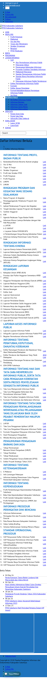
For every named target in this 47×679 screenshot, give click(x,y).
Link (44, 162)
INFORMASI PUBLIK (11, 97)
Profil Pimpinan (16, 37)
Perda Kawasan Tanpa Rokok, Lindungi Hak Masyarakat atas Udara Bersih (21, 578)
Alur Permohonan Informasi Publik (29, 62)
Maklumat (14, 39)
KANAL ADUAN (10, 121)
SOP (12, 60)
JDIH (44, 355)
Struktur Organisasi (17, 46)
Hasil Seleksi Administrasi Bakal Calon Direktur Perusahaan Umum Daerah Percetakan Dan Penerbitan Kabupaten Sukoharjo (23, 586)
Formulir (13, 86)
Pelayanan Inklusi (22, 65)
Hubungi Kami (10, 656)
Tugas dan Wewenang (19, 44)
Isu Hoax (13, 95)
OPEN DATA (9, 111)
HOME (7, 32)
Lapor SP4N (15, 123)
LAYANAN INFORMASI (12, 58)
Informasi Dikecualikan (19, 109)
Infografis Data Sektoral (19, 118)
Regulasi (13, 48)
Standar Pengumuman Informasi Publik (31, 74)
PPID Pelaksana (16, 51)
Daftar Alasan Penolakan (19, 88)
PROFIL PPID (9, 34)
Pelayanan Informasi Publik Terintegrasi (31, 81)
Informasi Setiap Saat (18, 104)
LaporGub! (14, 125)
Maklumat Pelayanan (24, 72)
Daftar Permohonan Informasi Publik (24, 83)
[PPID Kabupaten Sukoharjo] (11, 25)
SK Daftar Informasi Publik (20, 100)
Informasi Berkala (17, 102)
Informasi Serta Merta (19, 107)
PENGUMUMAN (10, 55)
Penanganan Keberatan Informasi (28, 67)
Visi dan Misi (15, 41)
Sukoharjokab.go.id (12, 5)
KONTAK (8, 128)
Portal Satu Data (16, 116)
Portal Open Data (17, 114)
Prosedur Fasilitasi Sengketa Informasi (31, 69)
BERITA (7, 53)
